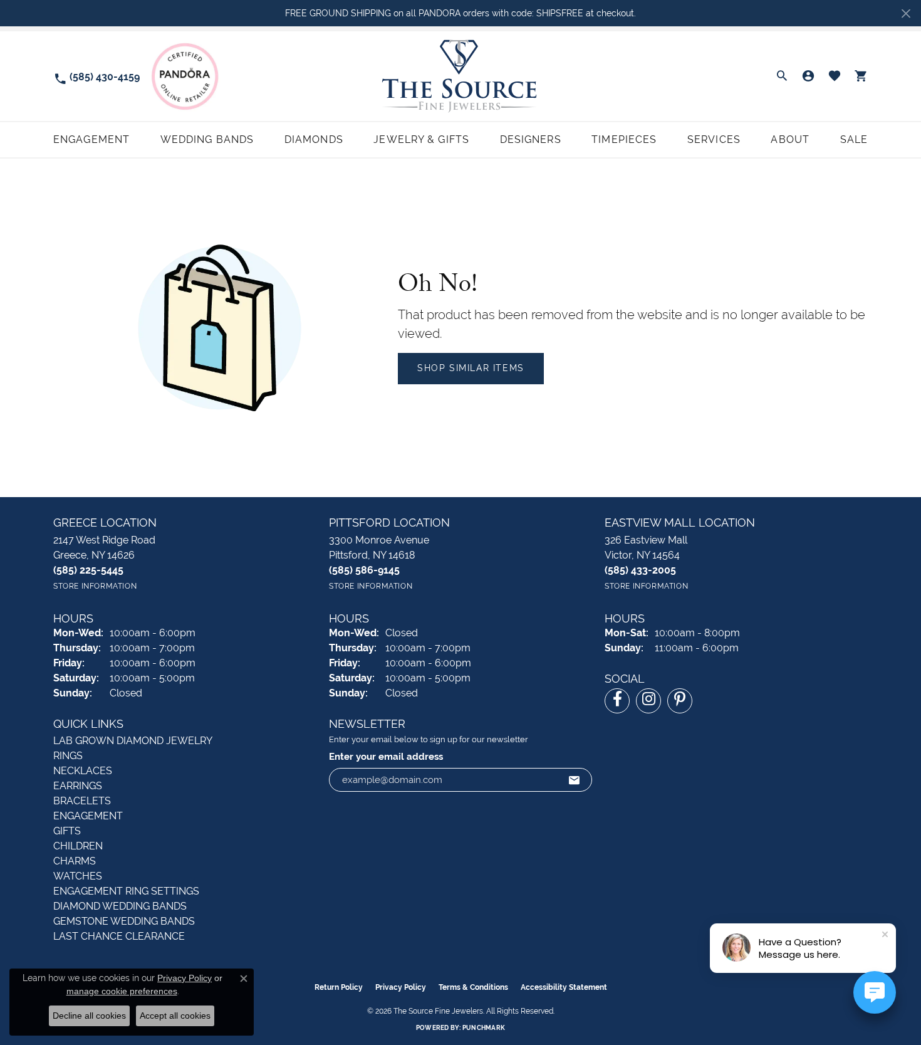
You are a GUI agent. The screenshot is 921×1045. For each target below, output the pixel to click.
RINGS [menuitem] (68, 756)
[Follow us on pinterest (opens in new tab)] (679, 700)
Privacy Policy (400, 987)
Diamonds (313, 139)
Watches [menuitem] (77, 876)
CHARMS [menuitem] (74, 861)
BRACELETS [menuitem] (82, 801)
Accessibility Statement (564, 987)
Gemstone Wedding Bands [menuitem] (124, 921)
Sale (854, 139)
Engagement (91, 139)
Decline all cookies (89, 1016)
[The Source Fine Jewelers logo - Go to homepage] (460, 76)
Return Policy (339, 987)
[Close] (905, 13)
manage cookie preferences (121, 991)
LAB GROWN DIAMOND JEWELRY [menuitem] (132, 741)
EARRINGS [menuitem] (77, 786)
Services (714, 139)
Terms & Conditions (473, 987)
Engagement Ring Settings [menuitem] (126, 891)
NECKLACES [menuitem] (82, 771)
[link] (96, 76)
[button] (782, 76)
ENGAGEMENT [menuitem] (88, 816)
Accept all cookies (175, 1016)
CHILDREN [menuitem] (78, 846)
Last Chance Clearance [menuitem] (119, 936)
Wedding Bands (207, 139)
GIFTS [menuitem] (67, 831)
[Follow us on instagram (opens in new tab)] (648, 700)
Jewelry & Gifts (421, 139)
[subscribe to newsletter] (574, 780)
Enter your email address (386, 756)
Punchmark (483, 1027)
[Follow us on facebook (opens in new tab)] (617, 700)
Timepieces (624, 139)
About (790, 139)
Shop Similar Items (470, 368)
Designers (530, 139)
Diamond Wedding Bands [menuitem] (120, 906)
